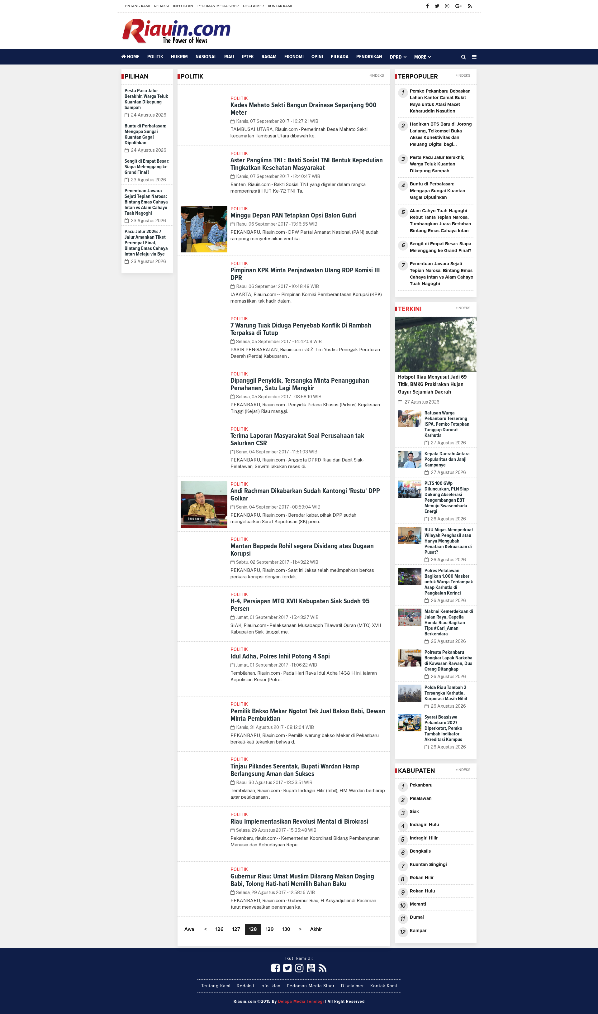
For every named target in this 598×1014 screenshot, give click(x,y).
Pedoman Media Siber (218, 6)
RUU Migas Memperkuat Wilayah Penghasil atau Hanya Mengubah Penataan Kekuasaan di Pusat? (449, 541)
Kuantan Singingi (428, 864)
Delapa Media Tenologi (301, 1001)
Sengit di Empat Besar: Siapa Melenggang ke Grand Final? (147, 167)
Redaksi (161, 6)
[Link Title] (275, 968)
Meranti (418, 904)
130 (286, 929)
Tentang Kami (136, 6)
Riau (229, 56)
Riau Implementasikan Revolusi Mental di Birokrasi (299, 821)
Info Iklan (183, 6)
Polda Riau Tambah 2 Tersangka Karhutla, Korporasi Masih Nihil (446, 693)
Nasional (206, 56)
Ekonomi (294, 56)
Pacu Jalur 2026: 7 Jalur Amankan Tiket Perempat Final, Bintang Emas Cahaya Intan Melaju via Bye (146, 242)
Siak (414, 811)
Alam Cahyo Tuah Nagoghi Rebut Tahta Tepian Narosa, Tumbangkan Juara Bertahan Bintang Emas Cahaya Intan (440, 220)
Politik (155, 56)
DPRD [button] (396, 57)
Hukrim (179, 56)
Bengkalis (420, 851)
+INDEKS (376, 76)
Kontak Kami (280, 6)
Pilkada (340, 56)
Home (133, 56)
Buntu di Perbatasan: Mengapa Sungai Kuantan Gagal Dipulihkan (437, 191)
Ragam (269, 56)
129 (270, 929)
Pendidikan (369, 56)
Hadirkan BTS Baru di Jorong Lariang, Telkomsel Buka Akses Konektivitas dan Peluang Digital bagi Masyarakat (441, 135)
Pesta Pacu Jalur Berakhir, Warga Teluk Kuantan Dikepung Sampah (437, 164)
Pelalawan (421, 798)
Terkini (409, 309)
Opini (317, 56)
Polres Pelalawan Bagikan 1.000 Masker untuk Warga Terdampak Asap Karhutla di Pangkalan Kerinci (449, 581)
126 (220, 929)
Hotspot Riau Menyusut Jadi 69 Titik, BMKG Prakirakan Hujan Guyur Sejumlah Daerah (432, 384)
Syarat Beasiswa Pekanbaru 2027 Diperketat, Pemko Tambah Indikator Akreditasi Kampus (443, 728)
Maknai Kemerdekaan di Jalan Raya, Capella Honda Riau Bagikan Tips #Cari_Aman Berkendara (449, 622)
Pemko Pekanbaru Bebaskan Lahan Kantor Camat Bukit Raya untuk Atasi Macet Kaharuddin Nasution (440, 101)
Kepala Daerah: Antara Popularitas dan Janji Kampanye (447, 459)
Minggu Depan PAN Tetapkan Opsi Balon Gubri (293, 215)
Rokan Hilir (422, 877)
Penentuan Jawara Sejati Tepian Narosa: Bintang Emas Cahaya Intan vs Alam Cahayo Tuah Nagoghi (146, 202)
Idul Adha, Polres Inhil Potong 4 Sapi (280, 656)
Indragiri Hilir (424, 838)
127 (236, 929)
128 (253, 929)
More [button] (420, 57)
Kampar (418, 930)
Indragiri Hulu (424, 824)
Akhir (316, 929)
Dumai (417, 917)
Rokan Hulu (422, 891)
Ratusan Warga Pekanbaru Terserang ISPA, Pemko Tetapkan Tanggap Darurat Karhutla (447, 424)
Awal (190, 929)
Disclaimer (253, 6)
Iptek (248, 56)
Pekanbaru (421, 785)
